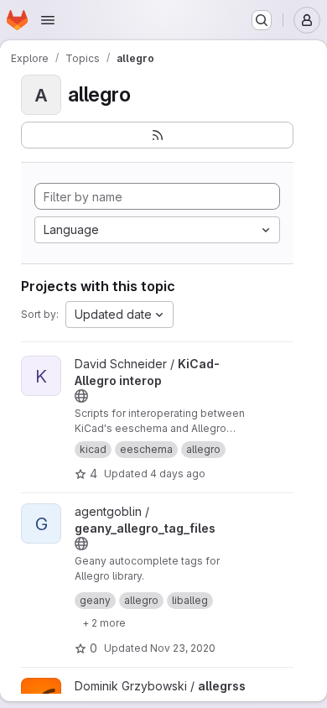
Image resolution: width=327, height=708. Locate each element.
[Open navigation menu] (47, 20)
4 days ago (177, 473)
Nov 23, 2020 (182, 648)
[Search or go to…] (262, 20)
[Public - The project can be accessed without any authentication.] (81, 396)
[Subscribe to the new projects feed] (157, 135)
